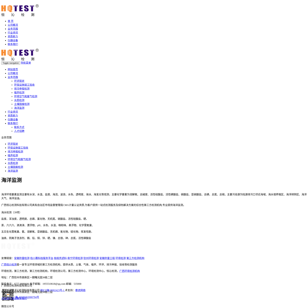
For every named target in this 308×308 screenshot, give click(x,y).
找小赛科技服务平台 (41, 258)
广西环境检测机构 (129, 271)
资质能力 (13, 36)
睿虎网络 (80, 290)
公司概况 (13, 25)
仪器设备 (13, 40)
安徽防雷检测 (22, 258)
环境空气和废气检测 (25, 96)
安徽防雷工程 (107, 258)
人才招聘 (19, 131)
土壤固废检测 (22, 104)
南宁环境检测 (75, 258)
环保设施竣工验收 (24, 84)
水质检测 (19, 100)
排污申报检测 (22, 88)
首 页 (10, 21)
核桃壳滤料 (60, 258)
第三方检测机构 (135, 258)
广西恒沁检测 (9, 264)
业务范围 (13, 28)
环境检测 (121, 258)
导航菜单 (26, 62)
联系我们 (13, 44)
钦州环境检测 (91, 258)
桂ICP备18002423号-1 (52, 290)
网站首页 (13, 69)
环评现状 (19, 81)
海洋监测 (19, 108)
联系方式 (19, 127)
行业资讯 (13, 32)
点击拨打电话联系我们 (14, 298)
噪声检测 (19, 92)
